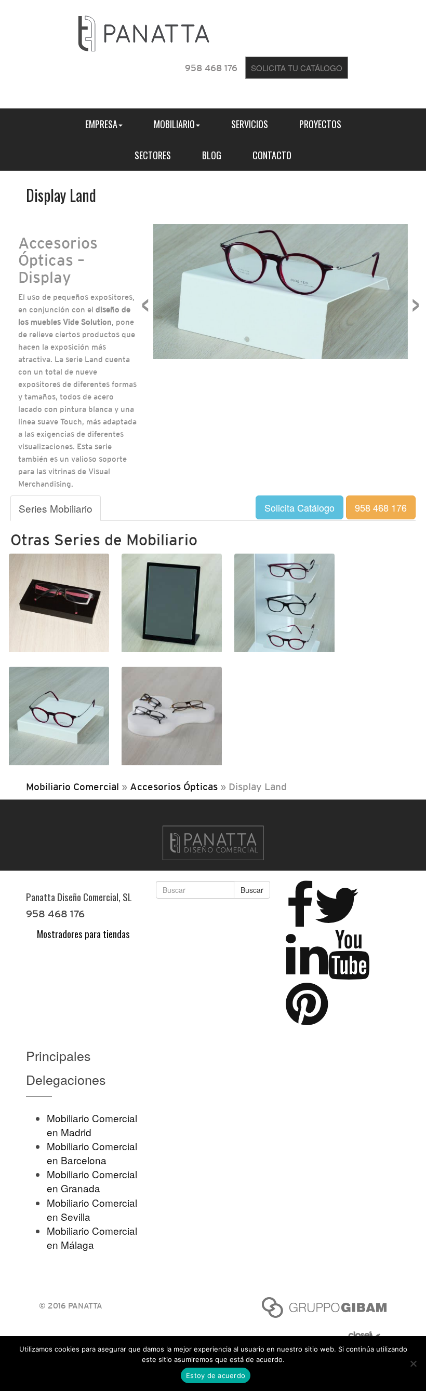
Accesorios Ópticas (174, 786)
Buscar (252, 890)
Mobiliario (174, 124)
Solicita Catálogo (299, 507)
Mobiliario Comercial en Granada (92, 1181)
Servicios (249, 124)
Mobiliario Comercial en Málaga (92, 1237)
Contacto (271, 155)
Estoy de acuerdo (215, 1375)
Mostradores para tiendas (83, 933)
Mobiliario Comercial (72, 786)
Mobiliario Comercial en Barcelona (92, 1153)
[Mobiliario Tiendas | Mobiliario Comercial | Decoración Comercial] (143, 31)
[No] (413, 1363)
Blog (211, 155)
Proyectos (320, 124)
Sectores (153, 155)
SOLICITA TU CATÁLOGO (296, 67)
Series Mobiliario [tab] (55, 508)
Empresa (101, 124)
